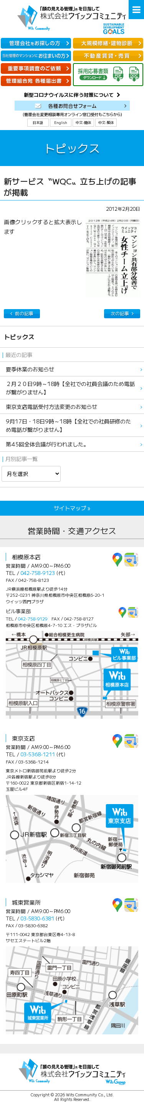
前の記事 (24, 313)
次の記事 (120, 313)
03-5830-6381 (37, 918)
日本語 (38, 122)
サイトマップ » (72, 508)
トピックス (19, 336)
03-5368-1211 (38, 754)
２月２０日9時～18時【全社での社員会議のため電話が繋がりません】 (70, 387)
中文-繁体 (106, 122)
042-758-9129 (32, 619)
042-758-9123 (38, 572)
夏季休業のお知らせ (30, 369)
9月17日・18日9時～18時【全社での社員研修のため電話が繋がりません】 (68, 425)
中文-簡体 (83, 122)
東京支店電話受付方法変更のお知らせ (51, 406)
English (60, 122)
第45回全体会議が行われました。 (47, 444)
